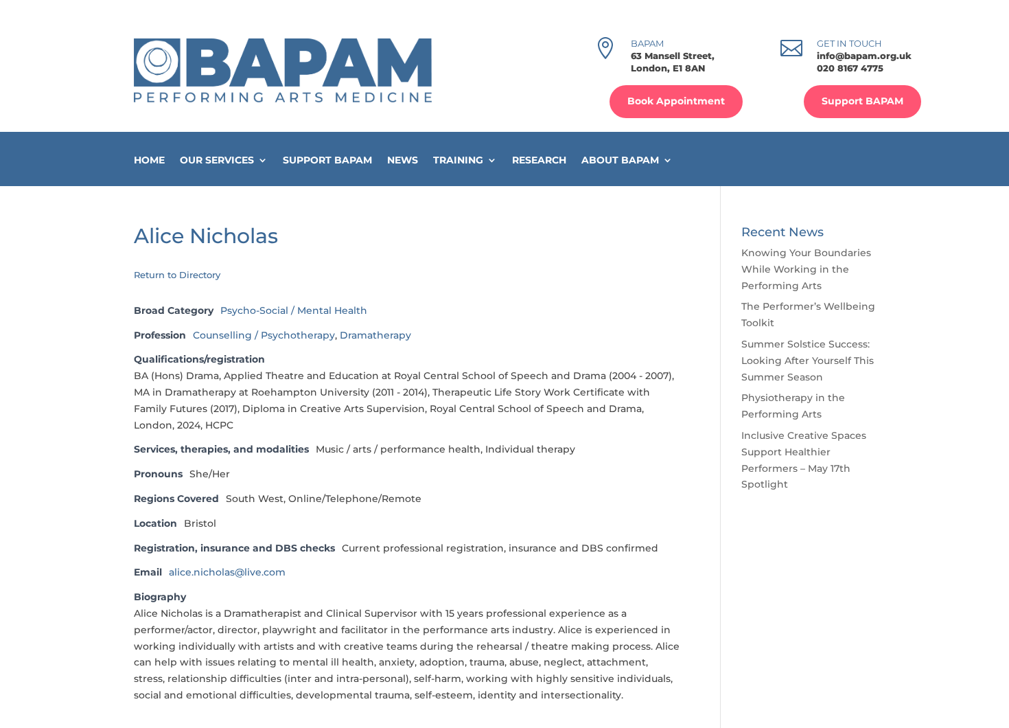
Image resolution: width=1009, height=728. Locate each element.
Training (458, 160)
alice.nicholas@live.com (227, 572)
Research (539, 160)
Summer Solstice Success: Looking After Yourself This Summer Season (807, 360)
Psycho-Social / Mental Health (293, 310)
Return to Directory (177, 274)
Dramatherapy (375, 335)
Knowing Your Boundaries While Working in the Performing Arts (806, 269)
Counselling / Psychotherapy (264, 335)
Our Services (217, 160)
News (402, 160)
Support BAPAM (862, 101)
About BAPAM (620, 160)
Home (149, 160)
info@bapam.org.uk (864, 55)
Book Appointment (676, 101)
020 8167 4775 (850, 67)
